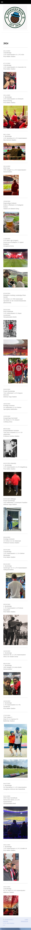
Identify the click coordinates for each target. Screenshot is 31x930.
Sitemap (5, 921)
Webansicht (24, 921)
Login (26, 919)
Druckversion (8, 919)
